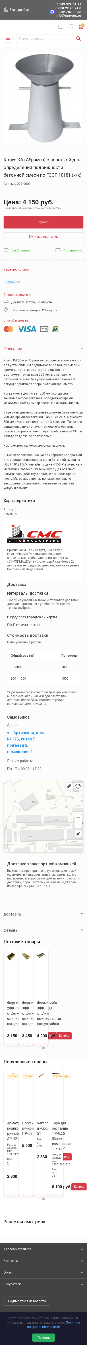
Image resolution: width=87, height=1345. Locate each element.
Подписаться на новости (27, 1301)
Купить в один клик (43, 236)
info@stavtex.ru (68, 15)
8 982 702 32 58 (69, 12)
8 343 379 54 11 (69, 4)
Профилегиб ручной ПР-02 (32, 1128)
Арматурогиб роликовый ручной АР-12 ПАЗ (18, 1131)
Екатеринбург (20, 9)
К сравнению (73, 250)
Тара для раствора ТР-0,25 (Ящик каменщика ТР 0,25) (61, 1136)
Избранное (71, 26)
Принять (43, 1337)
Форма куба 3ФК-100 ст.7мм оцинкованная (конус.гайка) (49, 1013)
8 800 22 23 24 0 (68, 8)
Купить (43, 222)
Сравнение (60, 27)
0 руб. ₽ (82, 26)
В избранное (21, 250)
